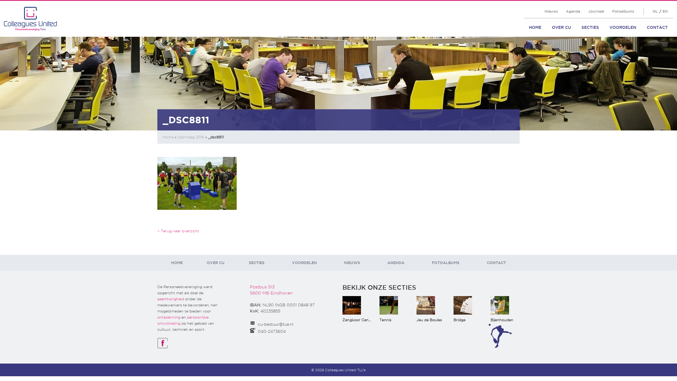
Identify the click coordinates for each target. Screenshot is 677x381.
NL (655, 11)
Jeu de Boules (429, 320)
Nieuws (551, 11)
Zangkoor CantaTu (359, 320)
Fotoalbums (623, 11)
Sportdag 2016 (190, 137)
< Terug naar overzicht (178, 231)
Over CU (561, 27)
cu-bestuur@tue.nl (276, 324)
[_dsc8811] (197, 183)
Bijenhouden (502, 320)
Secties (590, 27)
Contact (657, 27)
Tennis (385, 320)
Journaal (596, 11)
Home (535, 27)
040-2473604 (272, 331)
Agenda (573, 11)
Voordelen (623, 27)
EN (665, 11)
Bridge (459, 320)
